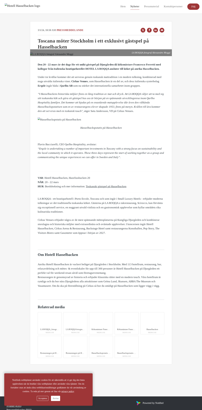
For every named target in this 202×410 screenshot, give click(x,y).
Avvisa (56, 398)
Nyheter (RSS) (13, 406)
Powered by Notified (153, 403)
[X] (143, 30)
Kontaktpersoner (173, 6)
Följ (193, 6)
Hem (123, 6)
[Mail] (162, 30)
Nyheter (134, 6)
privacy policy (67, 391)
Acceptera (42, 398)
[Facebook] (149, 30)
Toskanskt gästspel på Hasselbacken (106, 186)
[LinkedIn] (155, 30)
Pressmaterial (151, 6)
